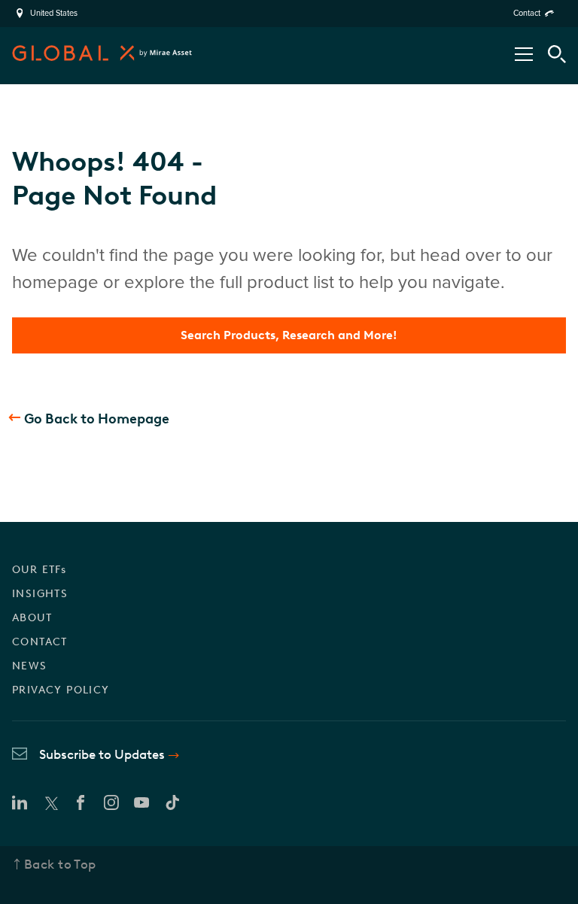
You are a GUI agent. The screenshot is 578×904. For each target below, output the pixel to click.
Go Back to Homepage (96, 419)
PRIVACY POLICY (61, 690)
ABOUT (32, 617)
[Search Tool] (557, 54)
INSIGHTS (40, 593)
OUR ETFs (39, 569)
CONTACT (40, 642)
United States (54, 13)
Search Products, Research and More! (289, 335)
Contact (526, 13)
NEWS (29, 666)
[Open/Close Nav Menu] (524, 54)
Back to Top (60, 864)
